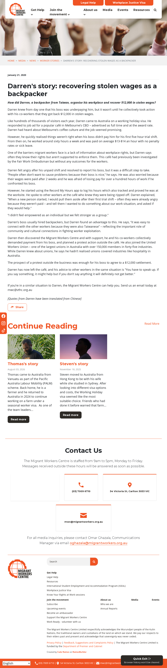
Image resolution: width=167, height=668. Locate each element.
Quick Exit (142, 660)
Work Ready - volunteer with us (64, 621)
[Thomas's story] (31, 346)
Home (11, 60)
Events (123, 10)
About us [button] (90, 10)
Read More (151, 324)
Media (109, 10)
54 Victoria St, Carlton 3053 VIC (77, 663)
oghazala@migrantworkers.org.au (98, 543)
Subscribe (52, 604)
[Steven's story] (83, 346)
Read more (18, 419)
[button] (155, 10)
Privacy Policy (54, 642)
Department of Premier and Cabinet (82, 646)
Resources (141, 10)
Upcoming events (56, 608)
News (33, 60)
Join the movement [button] (59, 12)
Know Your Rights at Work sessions (66, 594)
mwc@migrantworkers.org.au (116, 663)
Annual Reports (108, 608)
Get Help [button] (37, 10)
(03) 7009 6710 (46, 663)
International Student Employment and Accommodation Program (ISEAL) (86, 585)
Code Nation (63, 652)
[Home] (17, 9)
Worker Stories (49, 60)
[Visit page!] (3, 316)
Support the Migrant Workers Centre (67, 617)
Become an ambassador (60, 612)
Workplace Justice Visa (129, 2)
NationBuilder (79, 652)
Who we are (106, 604)
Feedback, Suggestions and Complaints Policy (88, 642)
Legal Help (88, 2)
